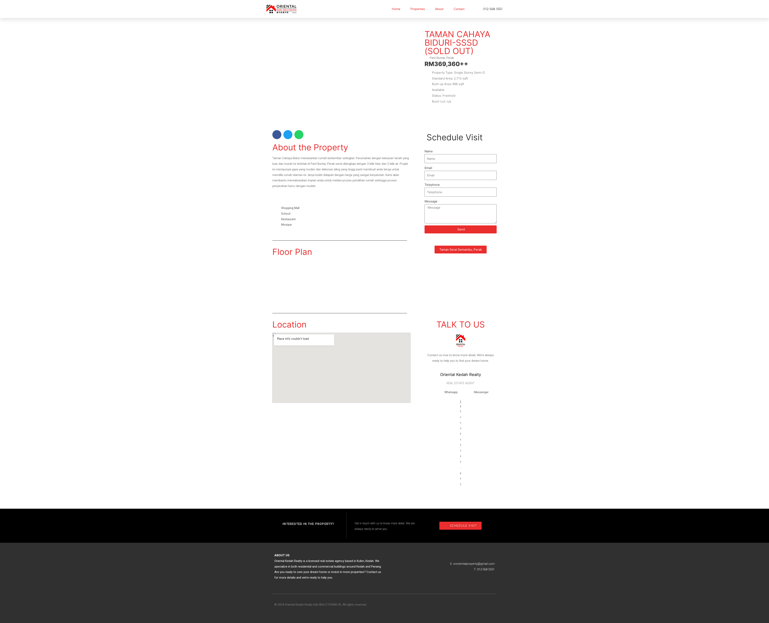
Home (396, 9)
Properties (417, 9)
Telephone (432, 185)
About (439, 9)
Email (428, 168)
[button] (276, 134)
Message (431, 201)
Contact (459, 9)
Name (429, 151)
